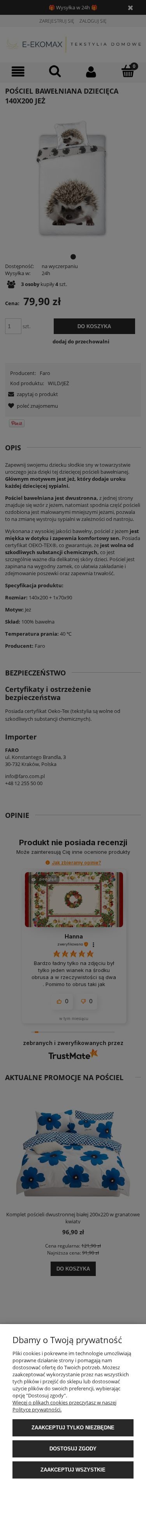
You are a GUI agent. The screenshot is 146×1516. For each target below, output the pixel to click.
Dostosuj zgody (73, 1449)
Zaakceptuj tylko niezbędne (73, 1428)
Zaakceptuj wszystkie (73, 1470)
